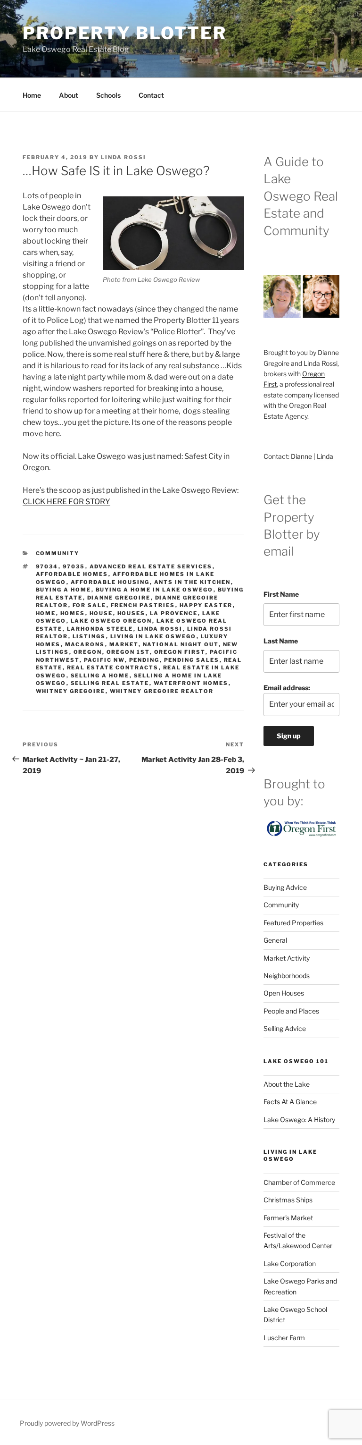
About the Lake (286, 1084)
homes (72, 613)
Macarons (85, 644)
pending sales (192, 660)
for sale (90, 605)
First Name (281, 594)
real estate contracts (113, 667)
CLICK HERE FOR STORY (66, 501)
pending (144, 660)
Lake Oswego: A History (299, 1119)
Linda (325, 456)
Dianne (301, 456)
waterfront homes (191, 683)
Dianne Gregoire (119, 597)
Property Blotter (125, 33)
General (275, 940)
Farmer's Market (288, 1218)
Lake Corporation (289, 1263)
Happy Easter (206, 605)
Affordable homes (72, 574)
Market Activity (286, 958)
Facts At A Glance (290, 1102)
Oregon (88, 652)
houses (131, 613)
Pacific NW (104, 660)
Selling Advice (284, 1028)
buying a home (63, 589)
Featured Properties (293, 923)
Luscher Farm (284, 1338)
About (68, 95)
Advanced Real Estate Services (151, 566)
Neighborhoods (286, 976)
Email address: (286, 688)
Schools (108, 95)
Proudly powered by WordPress (67, 1423)
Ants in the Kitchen (192, 582)
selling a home (100, 675)
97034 (47, 566)
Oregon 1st (128, 652)
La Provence (174, 613)
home (46, 613)
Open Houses (283, 993)
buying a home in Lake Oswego (155, 589)
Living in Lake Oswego (153, 636)
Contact (151, 95)
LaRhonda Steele (100, 628)
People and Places (291, 1011)
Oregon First (180, 652)
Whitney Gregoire (71, 691)
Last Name (280, 641)
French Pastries (143, 605)
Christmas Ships (288, 1200)
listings (89, 636)
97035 (74, 566)
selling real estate (110, 683)
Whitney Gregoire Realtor (162, 691)
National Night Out (181, 644)
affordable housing (110, 582)
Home (32, 95)
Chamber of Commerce (299, 1182)
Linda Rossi (123, 157)
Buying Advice (285, 887)
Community (58, 553)
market (124, 644)
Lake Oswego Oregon (111, 620)
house (101, 613)
